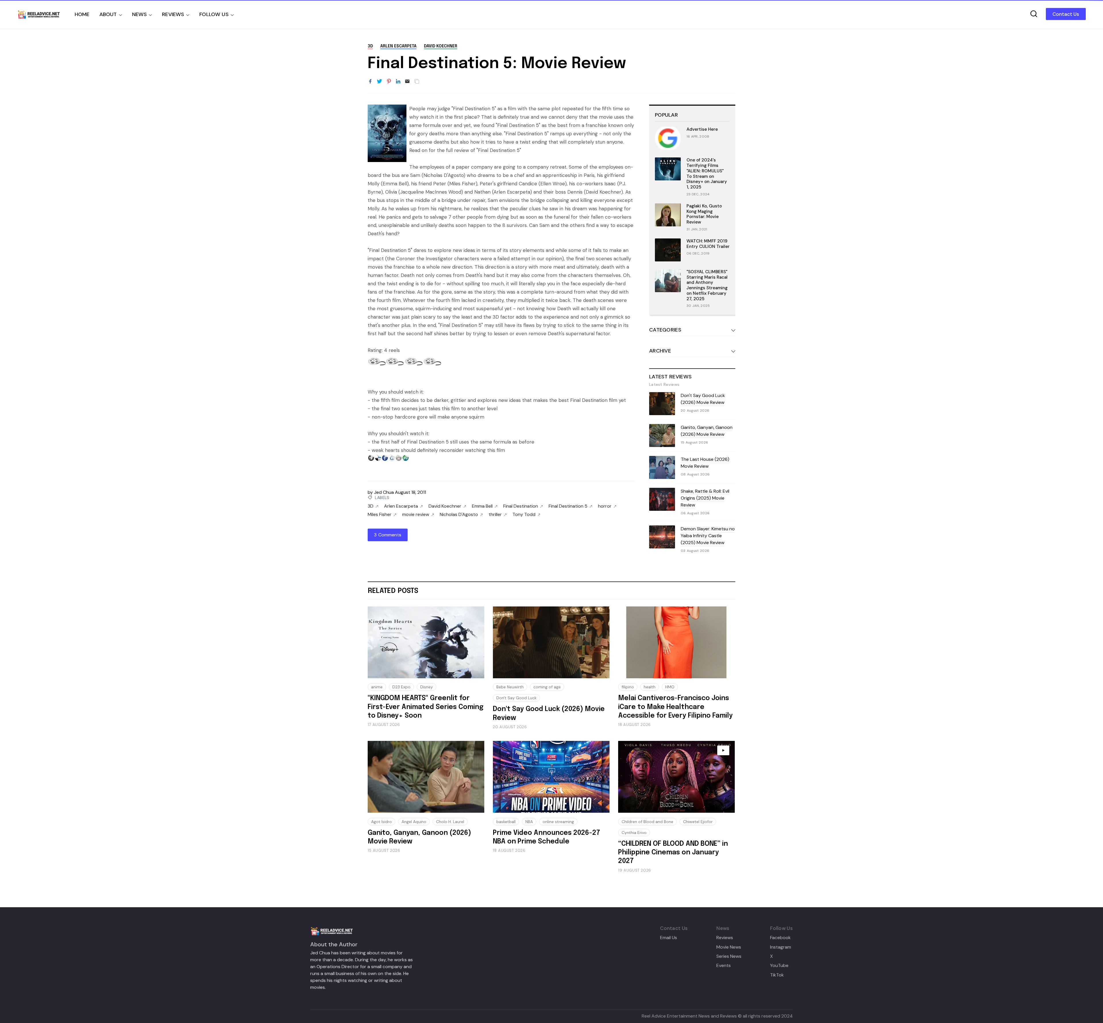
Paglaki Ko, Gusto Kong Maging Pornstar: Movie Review (704, 214)
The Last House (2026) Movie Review (705, 462)
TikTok (777, 975)
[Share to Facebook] (370, 81)
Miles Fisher (380, 514)
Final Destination (520, 506)
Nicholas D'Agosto (459, 514)
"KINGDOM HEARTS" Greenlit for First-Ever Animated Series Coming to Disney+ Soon (425, 707)
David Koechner (440, 46)
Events (723, 965)
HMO (669, 686)
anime (377, 686)
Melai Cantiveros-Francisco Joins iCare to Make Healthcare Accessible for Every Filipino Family (675, 707)
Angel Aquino (414, 821)
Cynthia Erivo (634, 832)
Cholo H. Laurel (450, 821)
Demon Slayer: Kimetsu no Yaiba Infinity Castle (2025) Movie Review (708, 536)
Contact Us (1065, 14)
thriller (495, 514)
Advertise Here (702, 129)
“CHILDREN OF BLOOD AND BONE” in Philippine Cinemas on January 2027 (673, 853)
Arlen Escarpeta (398, 46)
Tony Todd (523, 514)
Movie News (728, 947)
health (649, 686)
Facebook (780, 937)
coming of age (547, 686)
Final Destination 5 (568, 506)
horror (605, 506)
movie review (415, 514)
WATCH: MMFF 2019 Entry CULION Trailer (708, 243)
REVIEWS (173, 14)
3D (370, 46)
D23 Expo (401, 686)
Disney (426, 686)
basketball (506, 821)
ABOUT (108, 14)
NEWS (139, 14)
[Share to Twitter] (379, 81)
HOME (82, 14)
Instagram (780, 947)
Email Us (668, 937)
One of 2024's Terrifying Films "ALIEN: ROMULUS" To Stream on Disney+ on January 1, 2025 (707, 173)
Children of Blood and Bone (647, 821)
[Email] (407, 81)
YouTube (779, 965)
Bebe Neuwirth (510, 686)
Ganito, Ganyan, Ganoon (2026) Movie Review (706, 430)
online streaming (558, 821)
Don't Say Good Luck (516, 697)
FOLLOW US (214, 14)
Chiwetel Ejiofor (698, 821)
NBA (529, 821)
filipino (628, 686)
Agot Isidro (381, 821)
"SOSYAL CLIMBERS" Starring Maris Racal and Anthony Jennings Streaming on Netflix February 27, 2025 (707, 285)
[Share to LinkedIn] (398, 81)
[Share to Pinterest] (389, 81)
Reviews (724, 937)
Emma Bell (482, 506)
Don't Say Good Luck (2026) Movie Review (703, 398)
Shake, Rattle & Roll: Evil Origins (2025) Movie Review (705, 498)
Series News (728, 956)
